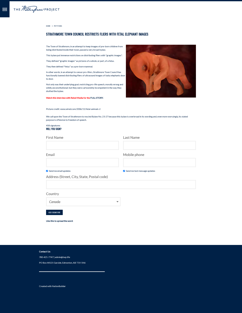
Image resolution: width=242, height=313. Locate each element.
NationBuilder (59, 286)
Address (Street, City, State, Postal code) (77, 177)
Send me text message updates (141, 170)
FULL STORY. (96, 97)
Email (50, 154)
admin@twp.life (62, 257)
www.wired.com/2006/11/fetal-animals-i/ (80, 109)
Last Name (131, 137)
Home (48, 26)
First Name (54, 137)
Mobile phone (133, 154)
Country (52, 194)
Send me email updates (60, 170)
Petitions (58, 26)
